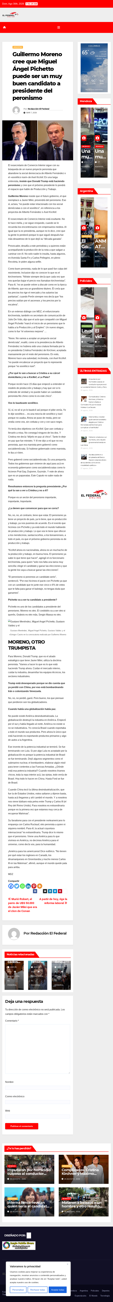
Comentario (12, 1021)
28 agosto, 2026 (99, 166)
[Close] (67, 1264)
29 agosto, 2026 (85, 166)
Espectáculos (80, 1296)
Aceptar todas (57, 1290)
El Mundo (93, 1296)
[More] (39, 886)
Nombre (9, 1082)
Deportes (106, 1291)
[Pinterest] (33, 886)
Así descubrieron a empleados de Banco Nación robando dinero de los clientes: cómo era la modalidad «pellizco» (93, 459)
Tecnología (105, 1296)
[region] (38, 1279)
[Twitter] (16, 886)
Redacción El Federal (38, 109)
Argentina (17, 47)
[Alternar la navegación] (58, 27)
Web (7, 1110)
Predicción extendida (94, 90)
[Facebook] (11, 886)
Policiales (86, 330)
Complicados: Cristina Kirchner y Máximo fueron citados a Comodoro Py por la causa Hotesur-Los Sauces (93, 401)
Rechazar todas (37, 1290)
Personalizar (18, 1290)
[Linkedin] (28, 886)
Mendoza (99, 146)
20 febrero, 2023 (100, 346)
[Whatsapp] (22, 886)
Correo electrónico (14, 1096)
